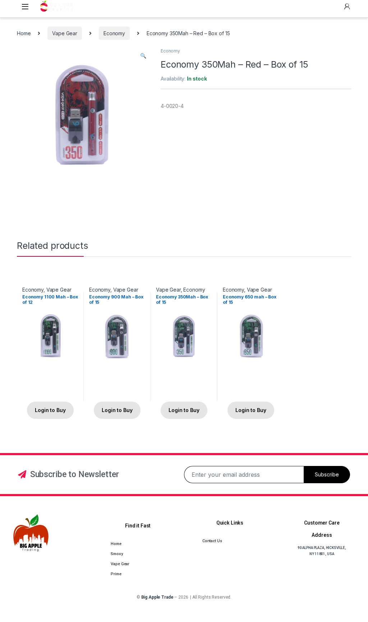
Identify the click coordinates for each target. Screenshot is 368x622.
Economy (114, 33)
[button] (143, 55)
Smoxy (117, 554)
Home (24, 33)
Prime (116, 574)
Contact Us (212, 541)
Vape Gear (64, 33)
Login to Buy (50, 410)
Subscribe (327, 474)
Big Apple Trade (157, 597)
